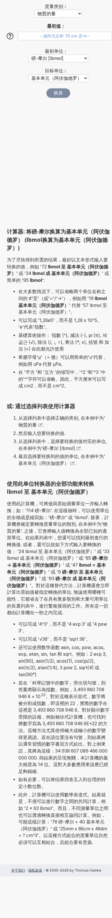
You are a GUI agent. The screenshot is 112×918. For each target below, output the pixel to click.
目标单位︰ (56, 70)
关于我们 (18, 870)
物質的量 (27, 425)
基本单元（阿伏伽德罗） (43, 463)
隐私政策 (35, 870)
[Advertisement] (56, 163)
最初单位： (56, 51)
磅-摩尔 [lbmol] (59, 448)
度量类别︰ (56, 6)
